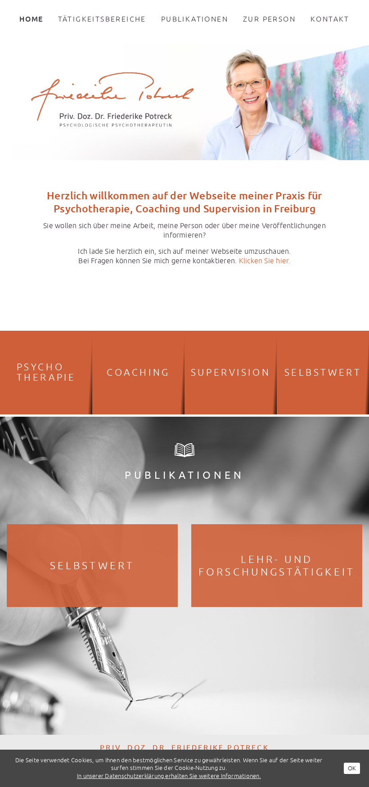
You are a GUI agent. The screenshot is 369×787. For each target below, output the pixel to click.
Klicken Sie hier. (265, 260)
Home (31, 18)
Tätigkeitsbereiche (102, 19)
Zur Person (269, 19)
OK (352, 768)
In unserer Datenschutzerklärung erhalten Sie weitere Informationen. (169, 775)
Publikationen (194, 19)
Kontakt (330, 19)
